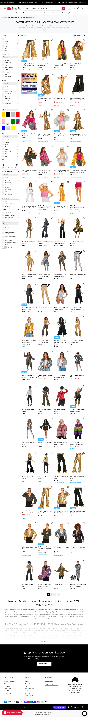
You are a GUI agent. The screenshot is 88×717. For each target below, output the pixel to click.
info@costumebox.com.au (51, 684)
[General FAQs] (74, 8)
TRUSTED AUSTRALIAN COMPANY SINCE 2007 (61, 2)
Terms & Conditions (9, 690)
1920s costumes (26, 633)
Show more (44, 641)
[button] (5, 8)
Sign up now (43, 664)
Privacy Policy (7, 693)
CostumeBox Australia (12, 707)
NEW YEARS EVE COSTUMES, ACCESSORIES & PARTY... (21, 17)
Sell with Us (27, 693)
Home (5, 17)
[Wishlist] (78, 8)
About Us (27, 681)
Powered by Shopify (21, 707)
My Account (7, 686)
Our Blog (27, 690)
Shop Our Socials (29, 695)
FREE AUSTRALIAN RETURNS (17, 2)
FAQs (26, 686)
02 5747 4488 (49, 681)
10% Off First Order (30, 688)
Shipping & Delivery (9, 681)
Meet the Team (28, 684)
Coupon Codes (7, 688)
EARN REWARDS (36, 2)
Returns (6, 684)
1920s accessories (38, 633)
